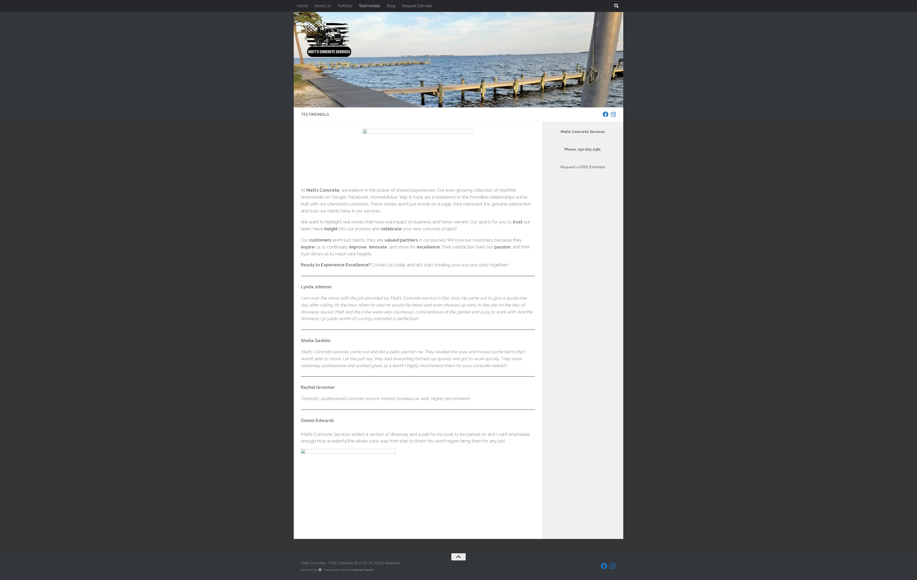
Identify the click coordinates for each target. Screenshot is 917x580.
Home (302, 6)
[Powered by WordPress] (320, 569)
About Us (323, 6)
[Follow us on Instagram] (613, 114)
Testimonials (369, 6)
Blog (391, 6)
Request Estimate (417, 6)
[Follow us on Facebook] (605, 114)
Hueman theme (362, 570)
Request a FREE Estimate (582, 167)
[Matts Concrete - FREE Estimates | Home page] (328, 39)
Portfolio (345, 6)
